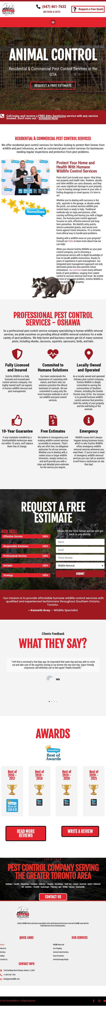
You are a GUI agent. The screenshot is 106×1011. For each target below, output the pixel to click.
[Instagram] (99, 1001)
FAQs (70, 241)
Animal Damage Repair (60, 959)
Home (2, 944)
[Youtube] (105, 1001)
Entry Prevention (58, 956)
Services (3, 952)
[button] (53, 22)
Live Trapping (57, 948)
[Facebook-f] (93, 1001)
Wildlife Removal (58, 944)
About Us (3, 948)
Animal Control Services (61, 952)
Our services (75, 270)
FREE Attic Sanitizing (52, 116)
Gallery (2, 956)
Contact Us (3, 959)
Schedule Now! (48, 118)
